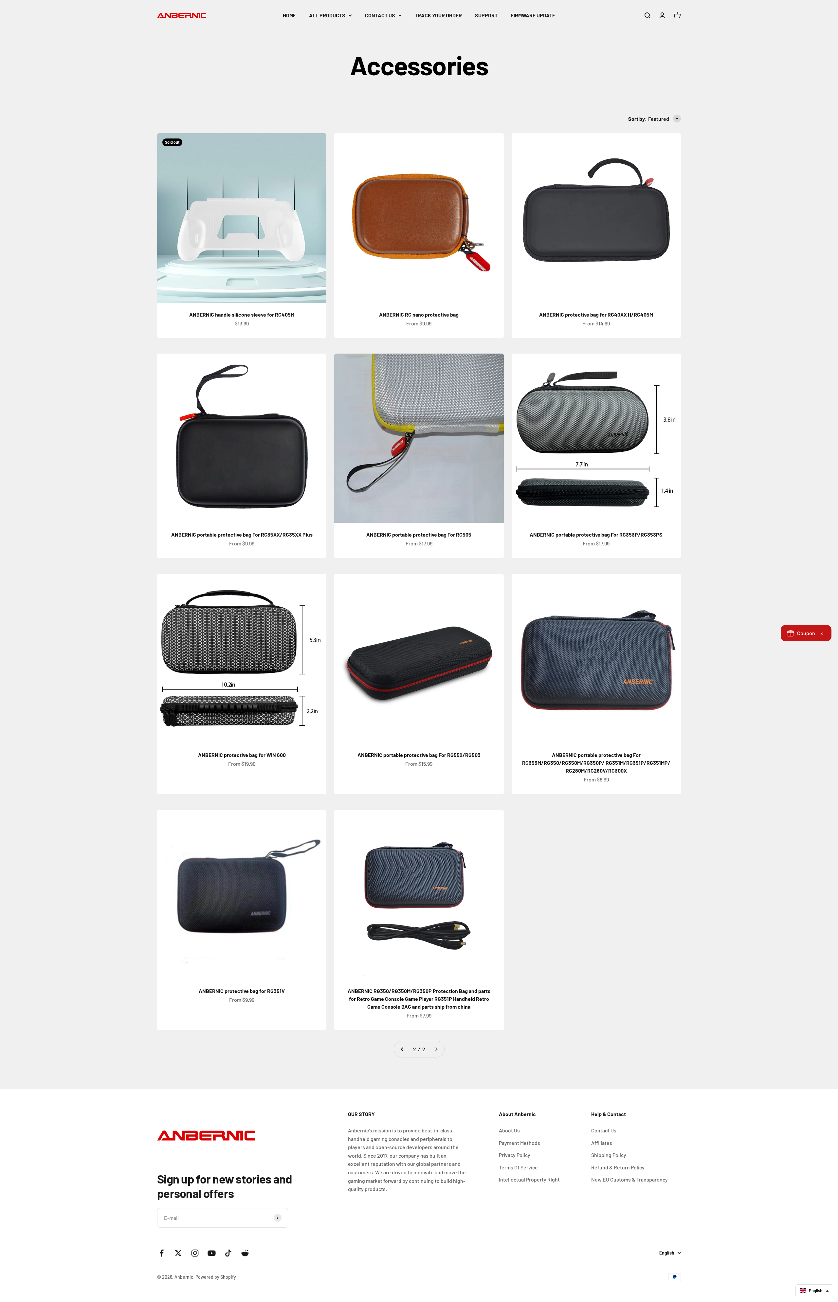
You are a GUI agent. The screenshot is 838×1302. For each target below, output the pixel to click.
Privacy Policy (514, 1155)
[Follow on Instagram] (195, 1253)
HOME (289, 15)
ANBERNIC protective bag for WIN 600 (242, 755)
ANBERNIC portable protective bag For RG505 (418, 534)
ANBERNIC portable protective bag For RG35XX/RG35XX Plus (242, 534)
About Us (509, 1130)
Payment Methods (519, 1143)
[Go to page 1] (402, 1049)
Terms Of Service (518, 1167)
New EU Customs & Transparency (629, 1179)
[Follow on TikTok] (228, 1253)
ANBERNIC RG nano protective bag (419, 314)
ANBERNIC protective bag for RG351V (242, 991)
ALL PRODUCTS (327, 15)
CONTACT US (380, 15)
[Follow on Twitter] (178, 1253)
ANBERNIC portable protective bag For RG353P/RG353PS (596, 534)
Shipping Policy (608, 1155)
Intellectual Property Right (529, 1179)
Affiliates (601, 1143)
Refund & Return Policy (618, 1167)
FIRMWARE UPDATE (533, 15)
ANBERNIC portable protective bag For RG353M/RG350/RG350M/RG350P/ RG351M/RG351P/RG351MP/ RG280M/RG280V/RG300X (596, 763)
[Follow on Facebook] (161, 1253)
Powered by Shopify (215, 1277)
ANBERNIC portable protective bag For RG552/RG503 (419, 755)
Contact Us (603, 1130)
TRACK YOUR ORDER (438, 15)
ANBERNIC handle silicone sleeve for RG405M (241, 314)
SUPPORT (486, 15)
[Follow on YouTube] (211, 1253)
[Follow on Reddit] (245, 1253)
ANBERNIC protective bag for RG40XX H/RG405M (596, 314)
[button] (814, 1291)
